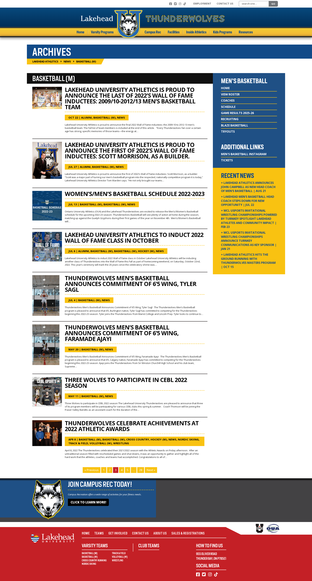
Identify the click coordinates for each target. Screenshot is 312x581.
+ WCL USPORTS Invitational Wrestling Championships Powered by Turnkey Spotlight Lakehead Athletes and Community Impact (249, 219)
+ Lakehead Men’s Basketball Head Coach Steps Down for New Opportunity (247, 201)
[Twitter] (175, 4)
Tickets (227, 160)
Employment (202, 3)
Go (273, 3)
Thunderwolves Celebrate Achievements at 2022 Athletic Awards (132, 426)
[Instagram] (180, 4)
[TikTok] (184, 4)
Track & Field (78, 443)
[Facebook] (170, 4)
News (67, 61)
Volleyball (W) (101, 443)
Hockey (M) (146, 251)
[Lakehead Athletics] (153, 24)
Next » (151, 470)
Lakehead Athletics (45, 61)
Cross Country (137, 439)
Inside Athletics (196, 32)
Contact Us (225, 3)
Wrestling (121, 443)
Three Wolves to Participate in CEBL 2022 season (126, 382)
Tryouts (228, 132)
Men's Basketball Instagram (243, 154)
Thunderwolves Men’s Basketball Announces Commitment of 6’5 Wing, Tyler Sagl (130, 283)
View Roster (230, 94)
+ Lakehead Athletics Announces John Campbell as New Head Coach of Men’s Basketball (248, 187)
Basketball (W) (114, 204)
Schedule (228, 107)
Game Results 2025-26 (237, 113)
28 (140, 470)
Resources (246, 32)
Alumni (86, 117)
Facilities (173, 32)
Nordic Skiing (188, 439)
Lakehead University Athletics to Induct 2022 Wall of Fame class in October (134, 237)
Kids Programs (222, 32)
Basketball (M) (104, 117)
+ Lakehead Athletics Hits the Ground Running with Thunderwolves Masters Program (248, 261)
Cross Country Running (94, 560)
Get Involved (118, 533)
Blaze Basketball (234, 125)
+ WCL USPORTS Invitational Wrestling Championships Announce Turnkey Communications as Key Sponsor (248, 241)
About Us (160, 533)
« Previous (91, 470)
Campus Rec (153, 32)
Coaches (228, 100)
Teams (99, 533)
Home (80, 32)
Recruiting (230, 119)
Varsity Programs (102, 32)
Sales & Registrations (188, 533)
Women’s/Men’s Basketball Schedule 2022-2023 (134, 194)
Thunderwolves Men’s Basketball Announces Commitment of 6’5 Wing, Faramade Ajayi (122, 333)
